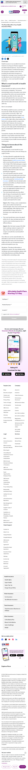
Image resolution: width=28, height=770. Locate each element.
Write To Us (6, 532)
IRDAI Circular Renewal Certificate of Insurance (8, 463)
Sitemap (5, 556)
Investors (17, 392)
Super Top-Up (8, 585)
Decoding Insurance (22, 20)
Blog (6, 20)
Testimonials (18, 405)
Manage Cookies (6, 766)
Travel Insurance (8, 605)
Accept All (22, 766)
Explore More (6, 666)
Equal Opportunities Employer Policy (7, 474)
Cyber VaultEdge (9, 625)
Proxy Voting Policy (8, 486)
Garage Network (7, 534)
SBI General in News (19, 402)
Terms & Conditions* (15, 314)
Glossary (6, 415)
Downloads (17, 443)
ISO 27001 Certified (19, 413)
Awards (17, 408)
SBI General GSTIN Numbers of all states (19, 424)
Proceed (14, 318)
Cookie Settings (7, 417)
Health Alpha (8, 580)
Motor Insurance (8, 593)
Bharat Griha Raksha (10, 622)
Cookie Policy (4, 763)
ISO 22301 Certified (19, 416)
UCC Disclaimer (7, 405)
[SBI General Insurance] (14, 12)
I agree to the (11, 314)
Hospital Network (8, 537)
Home (2, 20)
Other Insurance (8, 616)
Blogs (5, 390)
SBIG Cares (6, 408)
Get (25, 2)
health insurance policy (19, 160)
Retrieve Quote (18, 446)
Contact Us (6, 529)
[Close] (25, 753)
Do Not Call (6, 559)
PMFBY (6, 627)
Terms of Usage (7, 402)
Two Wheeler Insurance (11, 599)
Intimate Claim (18, 438)
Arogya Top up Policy (10, 588)
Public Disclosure (19, 395)
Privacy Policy (7, 400)
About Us (17, 390)
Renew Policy (18, 441)
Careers (17, 410)
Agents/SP (6, 544)
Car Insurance (8, 597)
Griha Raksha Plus (9, 619)
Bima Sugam (6, 450)
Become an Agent (8, 392)
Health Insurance (12, 20)
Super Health (8, 582)
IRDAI (5, 438)
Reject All (15, 766)
